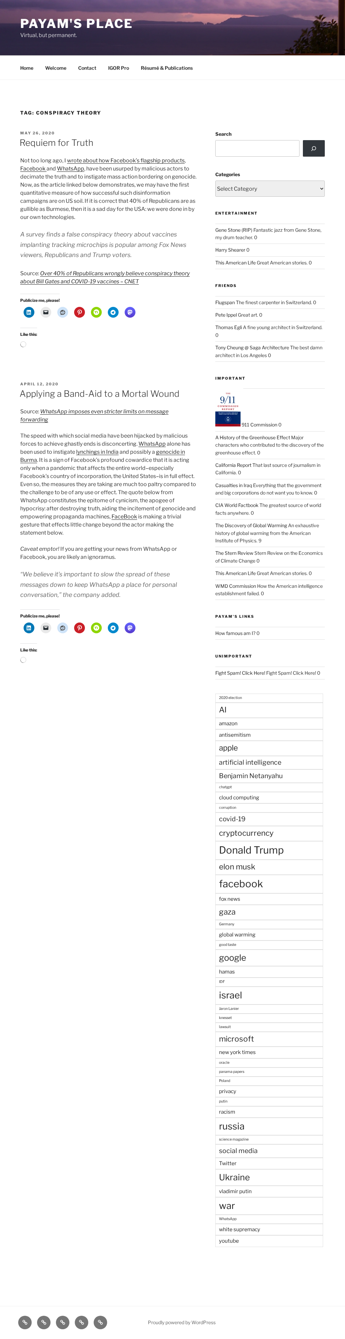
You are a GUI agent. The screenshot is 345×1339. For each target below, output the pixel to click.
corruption (227, 807)
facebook (241, 884)
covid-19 (232, 819)
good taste (227, 945)
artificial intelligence (250, 762)
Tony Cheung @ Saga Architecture (252, 347)
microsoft (236, 1039)
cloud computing (239, 797)
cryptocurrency (246, 833)
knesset (225, 1018)
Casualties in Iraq (233, 485)
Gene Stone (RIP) (233, 230)
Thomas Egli (228, 327)
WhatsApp (70, 168)
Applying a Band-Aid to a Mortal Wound (100, 393)
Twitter (228, 1163)
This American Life (235, 262)
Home (26, 68)
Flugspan (225, 302)
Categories (227, 174)
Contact (87, 68)
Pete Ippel (226, 315)
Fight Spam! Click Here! (240, 673)
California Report (233, 465)
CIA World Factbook (236, 505)
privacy (227, 1091)
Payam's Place (76, 23)
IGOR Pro (118, 68)
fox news (229, 899)
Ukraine (234, 1177)
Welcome (55, 68)
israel (230, 995)
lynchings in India (97, 452)
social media (238, 1151)
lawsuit (225, 1027)
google (232, 958)
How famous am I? (235, 633)
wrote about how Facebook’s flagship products (126, 160)
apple (228, 748)
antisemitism (235, 735)
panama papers (231, 1072)
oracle (224, 1062)
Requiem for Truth (56, 142)
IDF (222, 982)
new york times (237, 1052)
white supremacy (239, 1229)
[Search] (314, 148)
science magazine (234, 1139)
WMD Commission (235, 586)
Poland (224, 1081)
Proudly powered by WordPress (182, 1322)
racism (227, 1112)
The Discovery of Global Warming (251, 525)
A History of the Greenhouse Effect (252, 437)
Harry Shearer (230, 250)
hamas (227, 971)
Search (223, 134)
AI (223, 709)
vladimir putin (235, 1191)
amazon (228, 723)
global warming (237, 934)
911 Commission (259, 424)
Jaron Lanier (229, 1009)
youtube (229, 1241)
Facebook (33, 168)
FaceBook (124, 516)
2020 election (230, 698)
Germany (226, 924)
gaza (227, 912)
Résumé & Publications (167, 68)
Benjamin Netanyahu (251, 776)
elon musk (237, 866)
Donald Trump (251, 850)
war (227, 1205)
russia (232, 1126)
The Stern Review (234, 553)
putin (223, 1101)
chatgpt (225, 787)
